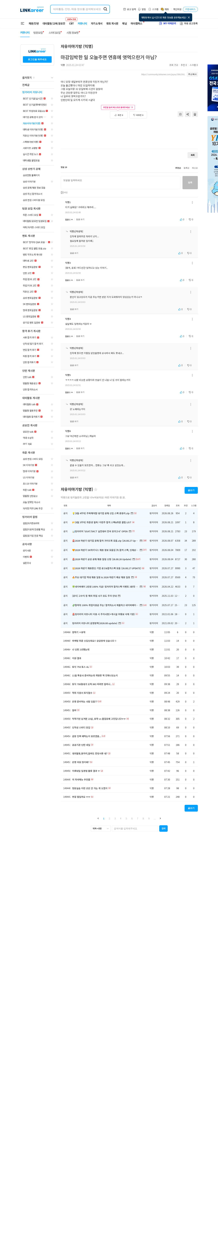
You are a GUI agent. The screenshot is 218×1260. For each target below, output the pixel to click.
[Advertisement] (129, 135)
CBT (71, 22)
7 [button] (137, 818)
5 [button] (126, 818)
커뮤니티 (82, 23)
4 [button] (120, 818)
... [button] (155, 818)
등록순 (186, 168)
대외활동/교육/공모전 (54, 23)
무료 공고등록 (191, 23)
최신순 (195, 168)
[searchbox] (135, 828)
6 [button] (132, 818)
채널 (124, 23)
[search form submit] (105, 9)
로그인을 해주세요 (37, 59)
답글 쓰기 (80, 219)
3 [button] (115, 818)
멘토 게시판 (112, 23)
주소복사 (192, 74)
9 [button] (149, 818)
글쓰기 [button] (191, 490)
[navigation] (37, 85)
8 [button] (143, 818)
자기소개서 (96, 23)
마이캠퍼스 (136, 23)
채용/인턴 (34, 23)
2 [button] (109, 818)
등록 (190, 182)
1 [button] (103, 818)
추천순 (178, 168)
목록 (193, 155)
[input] (120, 182)
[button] (98, 818)
